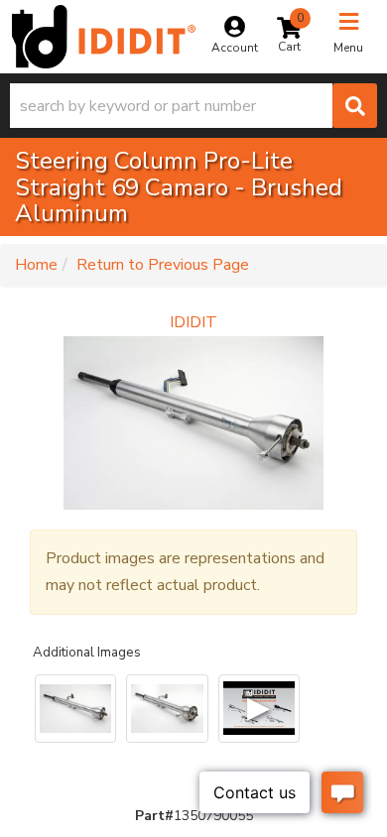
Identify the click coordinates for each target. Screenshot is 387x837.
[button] (193, 105)
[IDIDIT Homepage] (103, 36)
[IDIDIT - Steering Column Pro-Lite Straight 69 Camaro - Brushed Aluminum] (193, 423)
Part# (154, 815)
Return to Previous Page (162, 265)
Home (36, 265)
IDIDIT (193, 322)
